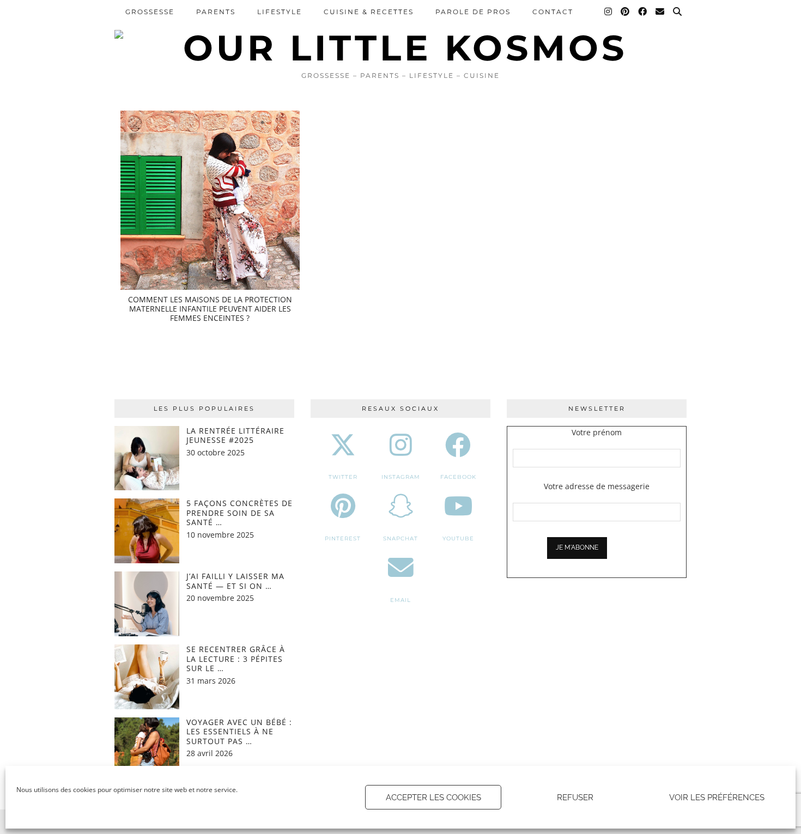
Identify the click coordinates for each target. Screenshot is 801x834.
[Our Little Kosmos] (400, 32)
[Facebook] (643, 12)
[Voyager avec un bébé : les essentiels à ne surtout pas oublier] (146, 749)
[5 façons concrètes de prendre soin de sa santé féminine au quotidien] (146, 530)
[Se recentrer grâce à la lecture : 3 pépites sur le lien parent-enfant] (146, 676)
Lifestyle (279, 12)
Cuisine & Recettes (369, 12)
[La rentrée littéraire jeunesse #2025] (146, 458)
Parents (215, 12)
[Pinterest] (625, 12)
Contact (552, 12)
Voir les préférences (716, 797)
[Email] (660, 12)
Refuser (575, 797)
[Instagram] (608, 12)
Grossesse (149, 12)
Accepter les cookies (433, 797)
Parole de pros (473, 12)
